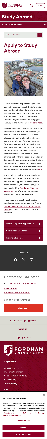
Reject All (23, 427)
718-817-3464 (10, 288)
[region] (23, 415)
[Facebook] (15, 259)
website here (36, 123)
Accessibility (10, 380)
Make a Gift (23, 308)
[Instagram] (31, 259)
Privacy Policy (10, 384)
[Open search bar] (32, 5)
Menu (40, 5)
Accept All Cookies (23, 434)
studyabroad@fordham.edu (17, 292)
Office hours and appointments (21, 283)
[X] (23, 259)
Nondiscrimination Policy (15, 376)
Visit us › (23, 328)
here (40, 169)
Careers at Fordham (13, 372)
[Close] (44, 395)
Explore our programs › (23, 320)
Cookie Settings (23, 420)
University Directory (13, 368)
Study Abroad (17, 17)
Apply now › (24, 337)
